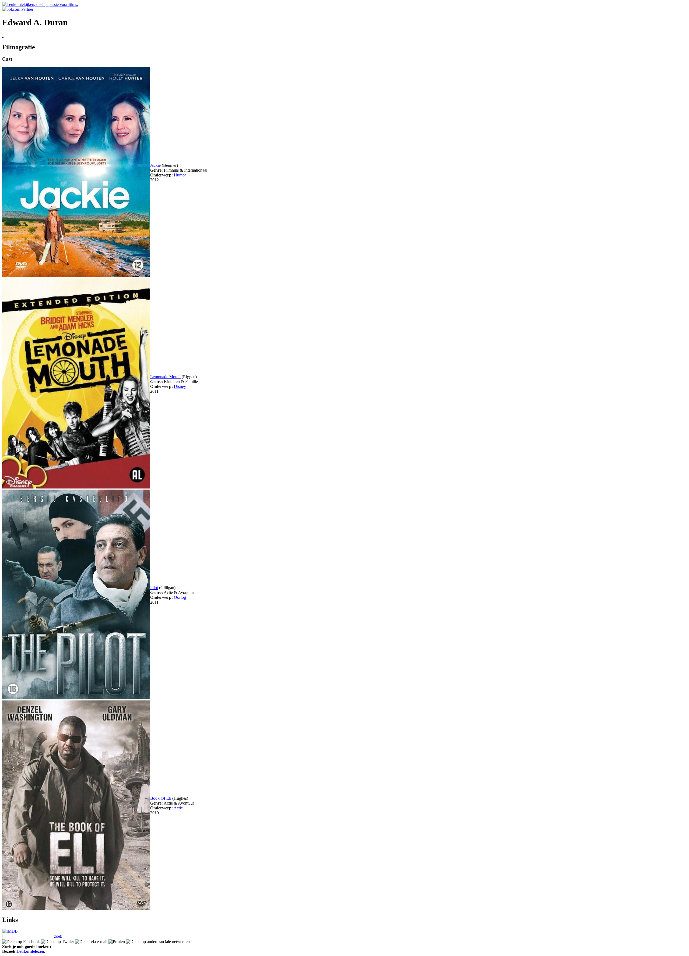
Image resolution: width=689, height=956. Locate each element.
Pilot (154, 587)
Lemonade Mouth (165, 376)
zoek (58, 936)
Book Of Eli (160, 798)
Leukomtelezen (30, 951)
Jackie (155, 165)
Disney (180, 386)
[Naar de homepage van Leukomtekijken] (40, 4)
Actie (178, 808)
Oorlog (180, 597)
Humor (180, 175)
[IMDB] (10, 931)
